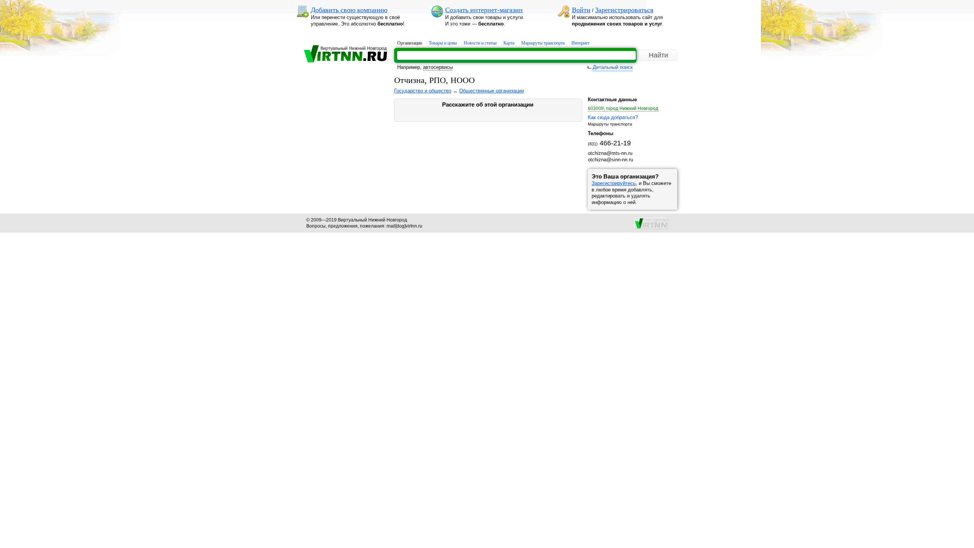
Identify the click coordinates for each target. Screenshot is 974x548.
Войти (581, 10)
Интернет (580, 43)
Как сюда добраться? (613, 117)
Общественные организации (491, 91)
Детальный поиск (613, 67)
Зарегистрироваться (624, 10)
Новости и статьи (480, 43)
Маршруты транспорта (543, 43)
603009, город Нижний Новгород (623, 108)
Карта (508, 43)
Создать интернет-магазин (484, 10)
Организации (409, 43)
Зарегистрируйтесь (614, 183)
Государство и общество (422, 91)
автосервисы (438, 67)
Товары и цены (443, 43)
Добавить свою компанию (349, 10)
